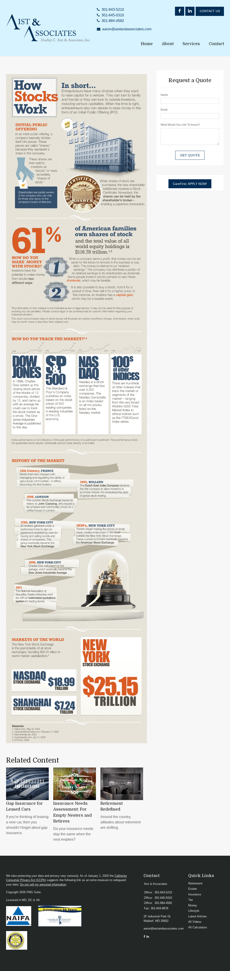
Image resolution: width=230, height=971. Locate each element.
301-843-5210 (113, 9)
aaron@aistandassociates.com (126, 29)
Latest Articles (197, 916)
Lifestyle (193, 910)
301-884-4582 (113, 21)
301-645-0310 (113, 15)
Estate (192, 888)
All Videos (194, 921)
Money (192, 905)
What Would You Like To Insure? (180, 124)
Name (164, 94)
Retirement (195, 883)
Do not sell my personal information (43, 884)
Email (164, 109)
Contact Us (210, 11)
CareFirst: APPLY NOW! (190, 184)
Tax (190, 899)
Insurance (194, 894)
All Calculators (197, 927)
